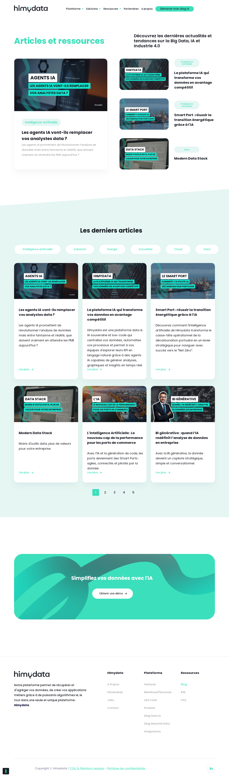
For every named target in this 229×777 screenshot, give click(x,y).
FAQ (183, 700)
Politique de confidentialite (126, 768)
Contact (113, 708)
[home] (31, 8)
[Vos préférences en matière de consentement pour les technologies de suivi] (6, 771)
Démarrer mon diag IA (174, 9)
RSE (183, 692)
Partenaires (131, 9)
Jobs (110, 700)
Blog (184, 684)
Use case (150, 700)
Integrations (152, 731)
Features (150, 684)
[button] (74, 9)
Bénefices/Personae (157, 692)
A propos (147, 9)
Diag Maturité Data (157, 723)
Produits (149, 708)
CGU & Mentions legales (87, 768)
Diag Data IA (152, 716)
